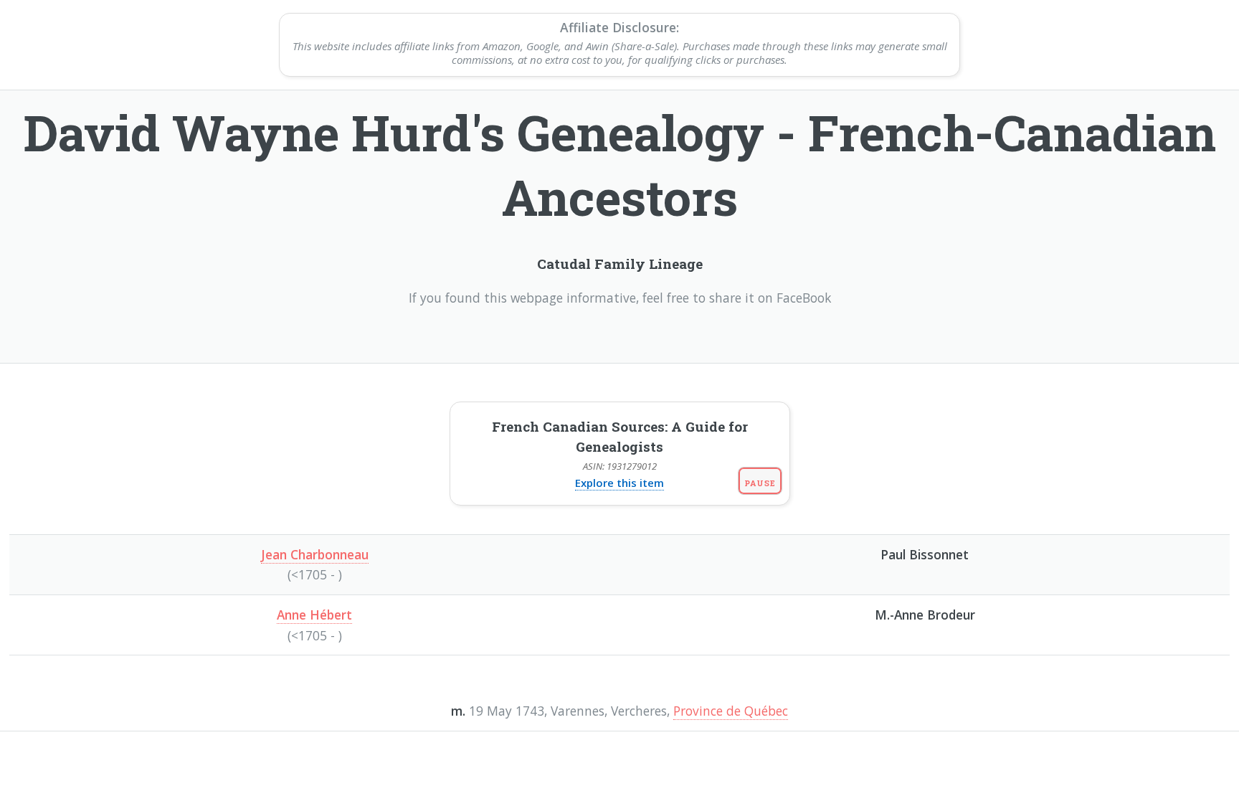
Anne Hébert (314, 614)
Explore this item (619, 482)
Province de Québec (730, 710)
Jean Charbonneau (315, 554)
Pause (759, 483)
